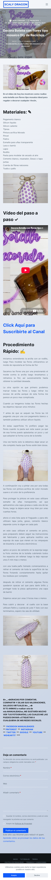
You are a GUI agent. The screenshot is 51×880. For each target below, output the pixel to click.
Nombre (7, 768)
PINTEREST (11, 729)
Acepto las (19, 824)
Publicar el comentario (16, 830)
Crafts (38, 23)
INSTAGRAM (27, 729)
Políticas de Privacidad (23, 824)
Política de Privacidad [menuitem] (14, 862)
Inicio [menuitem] (15, 859)
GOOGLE (24, 732)
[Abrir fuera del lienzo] (47, 4)
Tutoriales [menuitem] (25, 859)
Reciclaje (28, 25)
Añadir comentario (12, 792)
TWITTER (11, 732)
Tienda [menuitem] (35, 859)
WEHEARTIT (10, 735)
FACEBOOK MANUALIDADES (20, 726)
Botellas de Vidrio (26, 23)
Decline (37, 875)
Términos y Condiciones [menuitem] (36, 862)
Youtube (36, 25)
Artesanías (12, 23)
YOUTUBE (37, 732)
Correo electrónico (12, 776)
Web (5, 783)
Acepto (14, 875)
